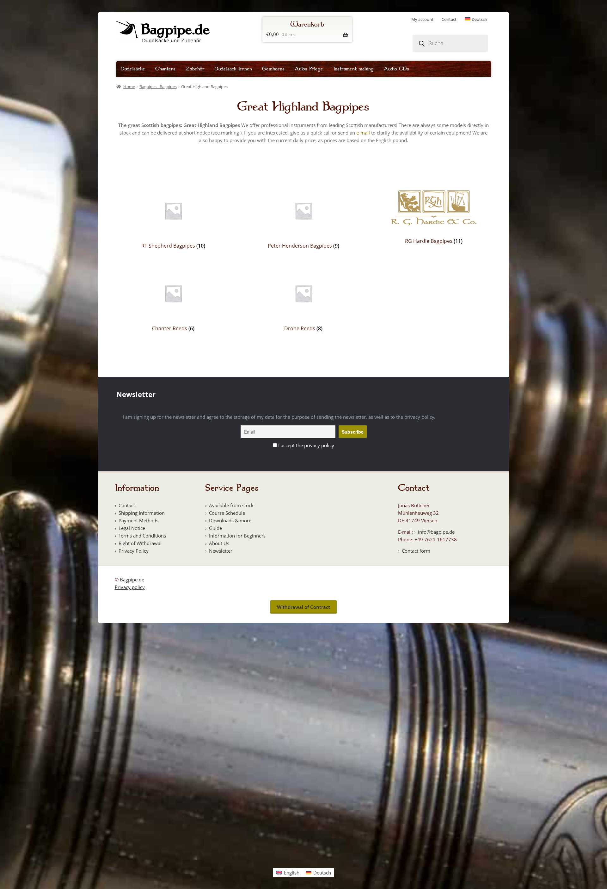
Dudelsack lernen (233, 69)
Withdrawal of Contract (303, 607)
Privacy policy (130, 587)
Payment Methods (138, 520)
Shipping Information (142, 513)
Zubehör (195, 69)
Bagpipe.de (132, 579)
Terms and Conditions (142, 535)
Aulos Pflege (309, 69)
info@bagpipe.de (436, 532)
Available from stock (231, 505)
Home (129, 86)
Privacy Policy (134, 551)
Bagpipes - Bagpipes (158, 86)
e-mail (363, 132)
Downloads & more (230, 520)
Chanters (165, 69)
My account (422, 19)
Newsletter (220, 551)
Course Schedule (227, 513)
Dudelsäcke (133, 69)
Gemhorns (273, 69)
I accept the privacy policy (306, 445)
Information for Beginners (237, 535)
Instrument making (353, 69)
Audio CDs (396, 69)
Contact (449, 19)
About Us (219, 543)
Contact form (416, 551)
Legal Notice (132, 528)
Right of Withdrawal (140, 543)
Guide (215, 528)
